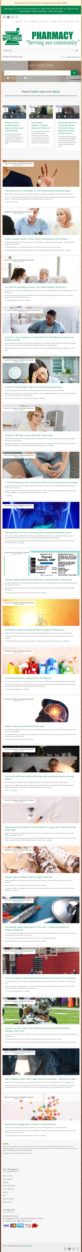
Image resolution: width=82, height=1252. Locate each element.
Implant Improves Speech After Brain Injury (25, 726)
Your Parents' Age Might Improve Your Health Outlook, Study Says (35, 287)
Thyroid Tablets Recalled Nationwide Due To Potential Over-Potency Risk (38, 579)
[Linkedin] (12, 17)
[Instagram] (16, 17)
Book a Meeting (8, 1179)
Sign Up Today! (68, 21)
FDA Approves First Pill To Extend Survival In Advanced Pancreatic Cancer (38, 532)
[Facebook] (4, 17)
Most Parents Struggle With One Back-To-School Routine (30, 1124)
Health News (14, 78)
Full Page (15, 202)
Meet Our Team (7, 1176)
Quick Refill (44, 21)
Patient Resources (9, 1186)
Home (63, 57)
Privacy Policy (7, 1202)
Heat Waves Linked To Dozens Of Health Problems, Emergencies (34, 630)
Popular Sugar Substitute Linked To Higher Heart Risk (28, 877)
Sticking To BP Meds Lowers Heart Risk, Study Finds (28, 435)
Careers (5, 1182)
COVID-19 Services (8, 1189)
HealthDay (16, 1153)
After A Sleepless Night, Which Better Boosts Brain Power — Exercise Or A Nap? (40, 1079)
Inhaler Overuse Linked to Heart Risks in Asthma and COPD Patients (14, 126)
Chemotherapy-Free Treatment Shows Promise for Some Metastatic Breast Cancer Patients (67, 128)
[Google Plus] (8, 17)
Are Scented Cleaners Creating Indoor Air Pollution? (40, 125)
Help (25, 21)
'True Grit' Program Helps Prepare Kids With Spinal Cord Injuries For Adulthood (40, 978)
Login (77, 21)
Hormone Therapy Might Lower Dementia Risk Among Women (33, 387)
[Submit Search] (74, 73)
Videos (29, 78)
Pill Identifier (33, 21)
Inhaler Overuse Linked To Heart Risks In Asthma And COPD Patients (36, 239)
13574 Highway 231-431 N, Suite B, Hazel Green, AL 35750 (24, 9)
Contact (5, 1192)
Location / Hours (56, 21)
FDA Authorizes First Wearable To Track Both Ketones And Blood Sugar (37, 190)
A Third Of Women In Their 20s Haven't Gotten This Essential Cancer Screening (41, 482)
